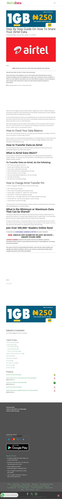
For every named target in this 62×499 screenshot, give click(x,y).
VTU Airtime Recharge (11, 342)
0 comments (33, 35)
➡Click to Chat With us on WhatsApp (16, 409)
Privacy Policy (16, 484)
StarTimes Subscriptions (13, 351)
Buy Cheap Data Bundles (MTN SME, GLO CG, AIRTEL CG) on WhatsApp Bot (30, 486)
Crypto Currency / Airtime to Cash (14, 353)
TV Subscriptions (10, 344)
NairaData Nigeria (12, 35)
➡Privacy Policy (10, 407)
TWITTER (33, 232)
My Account (35, 484)
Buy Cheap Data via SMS (46, 484)
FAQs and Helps (26, 484)
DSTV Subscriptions (12, 346)
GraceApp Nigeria (36, 497)
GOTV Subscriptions (12, 349)
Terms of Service (29, 489)
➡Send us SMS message (12, 411)
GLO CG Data (9, 365)
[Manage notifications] (58, 495)
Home (9, 484)
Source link (8, 283)
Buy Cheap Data (11, 487)
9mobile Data (9, 367)
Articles (27, 35)
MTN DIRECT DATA (11, 363)
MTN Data (8, 360)
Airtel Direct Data (10, 358)
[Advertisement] (31, 264)
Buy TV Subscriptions (23, 487)
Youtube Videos (49, 487)
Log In (37, 489)
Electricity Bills (9, 356)
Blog (22, 489)
